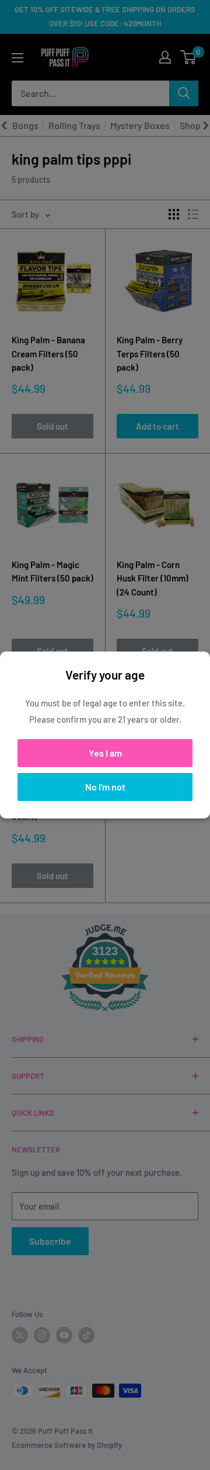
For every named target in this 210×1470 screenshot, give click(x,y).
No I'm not (105, 786)
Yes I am (105, 752)
